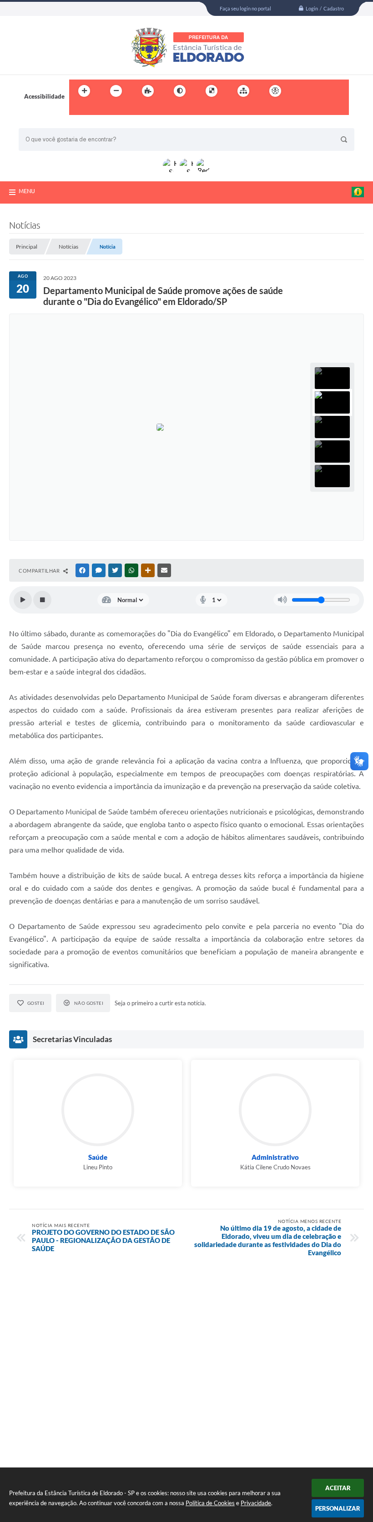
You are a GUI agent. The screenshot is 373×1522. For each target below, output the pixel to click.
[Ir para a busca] (78, 109)
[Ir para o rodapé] (98, 109)
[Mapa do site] (243, 91)
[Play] (23, 600)
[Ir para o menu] (321, 90)
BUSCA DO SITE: (45, 124)
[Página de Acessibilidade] (275, 91)
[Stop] (42, 600)
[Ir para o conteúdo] (301, 90)
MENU (27, 191)
